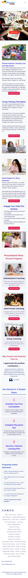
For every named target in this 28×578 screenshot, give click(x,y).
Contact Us (20, 514)
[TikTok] (13, 510)
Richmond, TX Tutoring (14, 534)
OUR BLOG (23, 519)
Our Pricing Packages (10, 522)
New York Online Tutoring (14, 556)
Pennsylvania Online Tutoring (14, 531)
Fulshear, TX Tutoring (20, 549)
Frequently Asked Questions (19, 517)
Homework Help (6, 519)
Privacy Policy (12, 514)
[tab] (14, 472)
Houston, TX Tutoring (20, 551)
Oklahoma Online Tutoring (14, 529)
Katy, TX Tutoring (20, 553)
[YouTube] (10, 510)
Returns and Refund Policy (14, 524)
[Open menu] (25, 3)
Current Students (6, 517)
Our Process (20, 522)
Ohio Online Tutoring (14, 527)
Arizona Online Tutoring (20, 541)
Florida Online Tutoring (8, 549)
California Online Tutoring (9, 546)
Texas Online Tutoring (7, 541)
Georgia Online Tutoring (8, 551)
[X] (5, 510)
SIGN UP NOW (14, 32)
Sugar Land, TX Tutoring (14, 539)
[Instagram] (8, 510)
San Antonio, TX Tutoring (14, 536)
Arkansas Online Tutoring (9, 544)
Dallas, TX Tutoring (20, 546)
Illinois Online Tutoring (9, 553)
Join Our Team (15, 519)
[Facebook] (3, 510)
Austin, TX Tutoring (20, 544)
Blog (6, 514)
